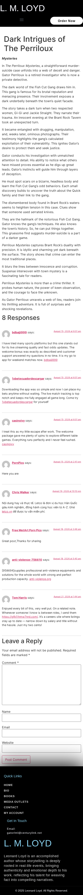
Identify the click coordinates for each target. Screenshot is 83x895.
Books (9, 796)
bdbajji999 (19, 332)
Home (8, 785)
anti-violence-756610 (27, 559)
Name (6, 711)
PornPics (18, 462)
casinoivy (18, 420)
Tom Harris (19, 597)
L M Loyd (22, 8)
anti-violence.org (40, 579)
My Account (14, 812)
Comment (10, 662)
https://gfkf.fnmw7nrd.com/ (20, 616)
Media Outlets (16, 801)
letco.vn (7, 511)
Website (8, 742)
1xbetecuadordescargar (28, 378)
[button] (22, 20)
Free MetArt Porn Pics (27, 530)
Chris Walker (20, 492)
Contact (11, 807)
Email (6, 727)
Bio (6, 790)
